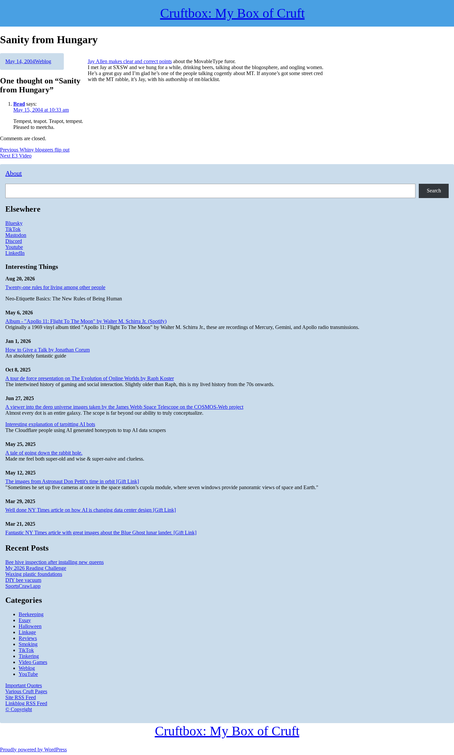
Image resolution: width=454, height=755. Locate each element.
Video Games (33, 662)
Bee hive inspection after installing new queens (54, 562)
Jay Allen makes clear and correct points (130, 61)
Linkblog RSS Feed (26, 703)
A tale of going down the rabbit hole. (43, 453)
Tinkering (29, 656)
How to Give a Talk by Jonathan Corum (47, 350)
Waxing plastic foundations (33, 574)
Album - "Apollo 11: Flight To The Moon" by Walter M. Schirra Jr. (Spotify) (86, 321)
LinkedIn (15, 253)
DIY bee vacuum (23, 580)
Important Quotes (23, 685)
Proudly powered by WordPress (33, 749)
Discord (13, 241)
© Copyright (18, 709)
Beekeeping (31, 614)
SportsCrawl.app (23, 586)
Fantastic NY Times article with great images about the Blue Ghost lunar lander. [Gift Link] (100, 532)
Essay (25, 620)
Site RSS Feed (20, 697)
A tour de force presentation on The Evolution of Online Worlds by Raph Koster (89, 378)
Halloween (30, 626)
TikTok (13, 229)
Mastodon (15, 235)
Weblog (43, 61)
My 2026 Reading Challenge (35, 568)
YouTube (28, 674)
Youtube (14, 247)
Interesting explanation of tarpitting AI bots (50, 424)
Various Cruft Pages (26, 691)
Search (434, 190)
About (13, 173)
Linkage (27, 632)
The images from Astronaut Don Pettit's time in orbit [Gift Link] (72, 481)
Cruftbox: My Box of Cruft (227, 730)
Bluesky (14, 223)
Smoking (28, 644)
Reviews (28, 638)
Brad (19, 104)
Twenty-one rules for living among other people (55, 287)
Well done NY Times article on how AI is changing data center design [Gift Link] (90, 510)
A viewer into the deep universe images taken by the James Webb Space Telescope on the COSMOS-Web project (124, 407)
